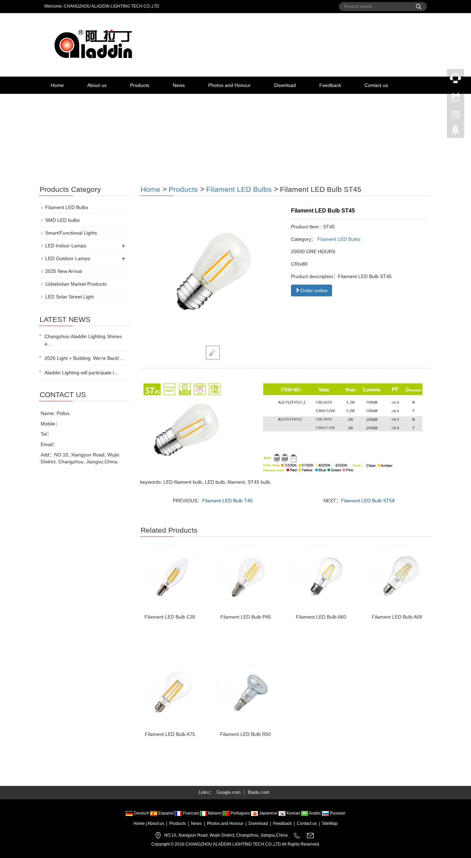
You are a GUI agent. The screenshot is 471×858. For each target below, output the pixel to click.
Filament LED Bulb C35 (170, 617)
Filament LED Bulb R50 (245, 734)
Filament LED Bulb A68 (397, 617)
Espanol (166, 813)
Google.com (229, 792)
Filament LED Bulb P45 (245, 617)
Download (285, 85)
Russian (337, 813)
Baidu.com (258, 792)
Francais (191, 813)
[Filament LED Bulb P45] (248, 577)
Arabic (315, 813)
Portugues (240, 813)
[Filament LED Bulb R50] (248, 694)
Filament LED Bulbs (239, 189)
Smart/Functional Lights (71, 233)
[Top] (455, 132)
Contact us (376, 85)
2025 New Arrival (63, 271)
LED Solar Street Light (69, 296)
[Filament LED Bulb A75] (172, 694)
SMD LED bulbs (62, 220)
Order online (314, 290)
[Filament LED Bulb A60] (323, 577)
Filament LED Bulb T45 (227, 500)
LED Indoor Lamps (65, 245)
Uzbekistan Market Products (76, 284)
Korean (293, 813)
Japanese (268, 813)
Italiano (215, 813)
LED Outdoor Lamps (67, 258)
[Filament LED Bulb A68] (399, 577)
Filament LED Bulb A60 (321, 617)
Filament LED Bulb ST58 (368, 500)
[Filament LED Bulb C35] (172, 577)
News (179, 85)
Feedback (330, 85)
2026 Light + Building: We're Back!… (84, 358)
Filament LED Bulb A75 (170, 734)
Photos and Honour (229, 85)
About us (97, 85)
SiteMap (330, 823)
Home (57, 85)
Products (139, 85)
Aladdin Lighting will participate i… (81, 372)
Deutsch (141, 813)
